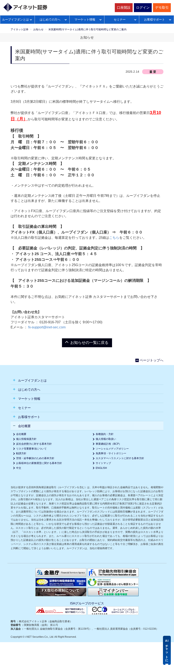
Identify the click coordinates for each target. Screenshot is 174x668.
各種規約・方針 (105, 434)
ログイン (143, 7)
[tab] (87, 380)
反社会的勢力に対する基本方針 (34, 443)
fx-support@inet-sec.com (46, 327)
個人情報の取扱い (106, 438)
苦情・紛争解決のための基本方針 (35, 458)
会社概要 (21, 434)
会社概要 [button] (24, 426)
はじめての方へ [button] (28, 389)
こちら (114, 237)
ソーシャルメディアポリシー (112, 448)
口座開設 (123, 7)
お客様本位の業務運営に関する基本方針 (39, 463)
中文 (18, 468)
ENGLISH (101, 468)
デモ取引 (162, 7)
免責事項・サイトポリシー (111, 453)
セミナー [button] (24, 408)
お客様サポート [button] (28, 417)
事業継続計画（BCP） (108, 443)
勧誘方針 (21, 453)
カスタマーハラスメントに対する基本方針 (120, 458)
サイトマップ (103, 463)
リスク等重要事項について (31, 448)
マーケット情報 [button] (28, 398)
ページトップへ (151, 360)
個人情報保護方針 (26, 438)
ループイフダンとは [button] (32, 380)
